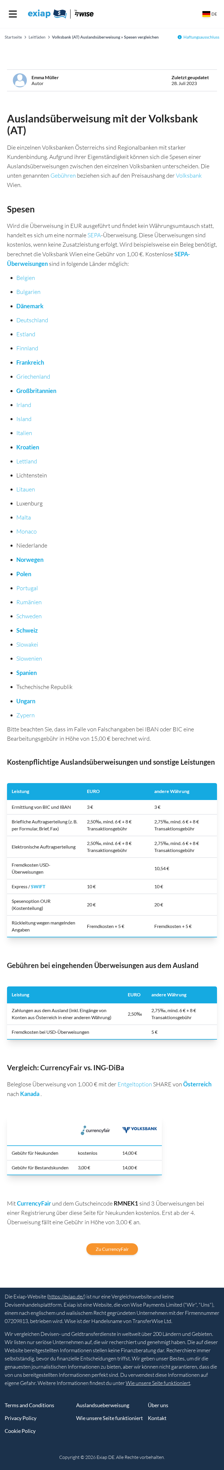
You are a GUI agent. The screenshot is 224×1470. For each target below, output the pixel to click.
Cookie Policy (20, 1431)
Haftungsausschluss (201, 36)
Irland (23, 404)
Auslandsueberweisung (102, 1405)
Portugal (27, 588)
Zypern (25, 715)
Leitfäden (37, 36)
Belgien (25, 277)
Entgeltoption (135, 1084)
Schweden (29, 616)
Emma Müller (45, 77)
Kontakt (157, 1418)
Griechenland (33, 376)
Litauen (25, 489)
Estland (25, 334)
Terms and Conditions (29, 1405)
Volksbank (189, 175)
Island (24, 419)
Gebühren (63, 175)
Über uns (158, 1405)
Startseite (13, 36)
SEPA (94, 235)
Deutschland (32, 320)
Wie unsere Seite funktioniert (158, 1383)
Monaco (26, 531)
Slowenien (29, 658)
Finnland (27, 348)
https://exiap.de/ (66, 1296)
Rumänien (29, 602)
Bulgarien (28, 291)
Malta (23, 517)
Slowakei (27, 644)
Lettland (26, 461)
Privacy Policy (20, 1418)
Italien (24, 433)
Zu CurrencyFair (112, 1249)
